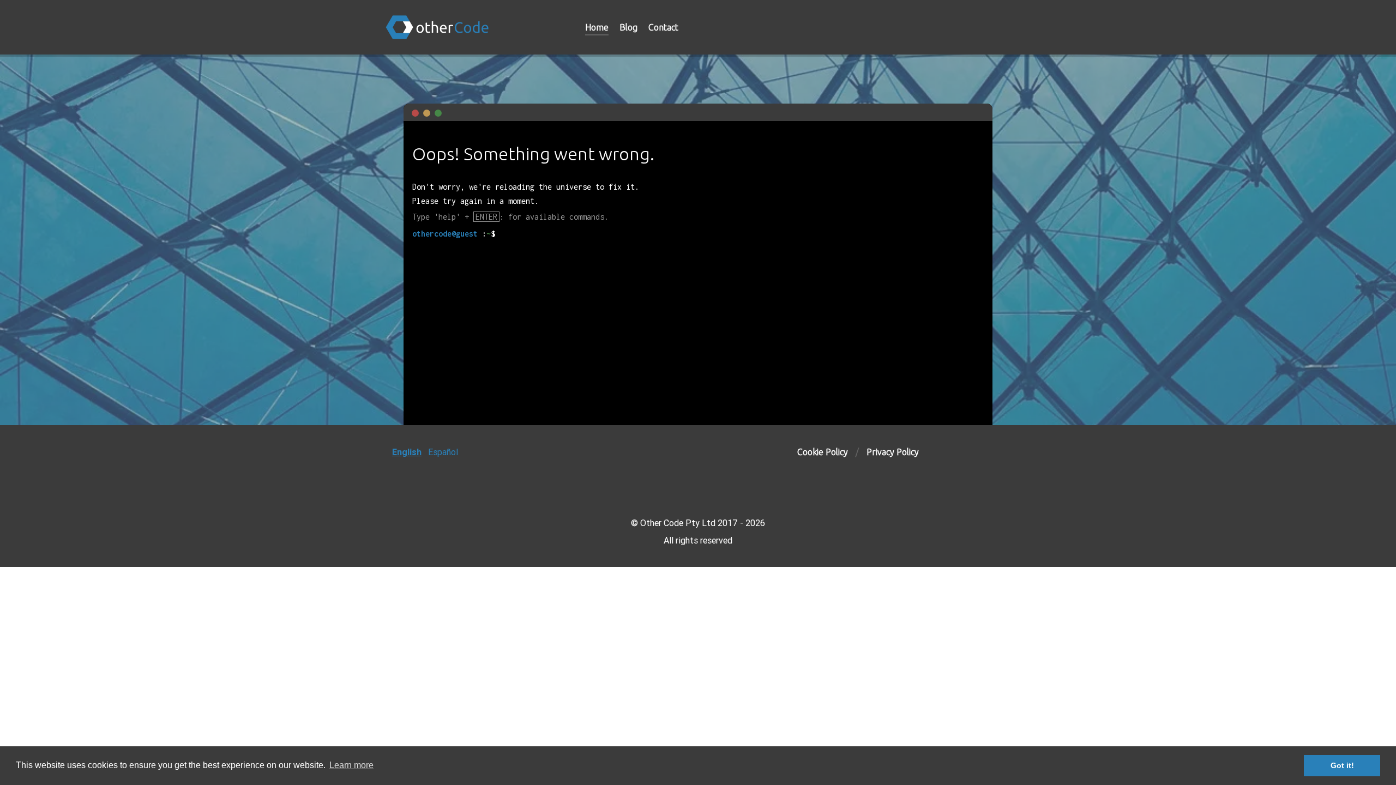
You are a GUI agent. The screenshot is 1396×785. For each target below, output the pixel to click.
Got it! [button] (1342, 765)
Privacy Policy (893, 452)
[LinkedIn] (977, 27)
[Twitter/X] (1000, 27)
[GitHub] (952, 27)
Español (443, 451)
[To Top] (1011, 452)
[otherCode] (468, 27)
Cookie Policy (822, 452)
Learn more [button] (351, 765)
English (407, 451)
